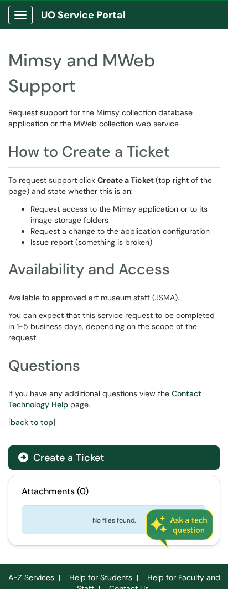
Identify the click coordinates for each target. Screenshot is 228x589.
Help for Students (100, 577)
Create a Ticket (67, 457)
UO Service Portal (83, 15)
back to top (32, 422)
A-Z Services (31, 577)
